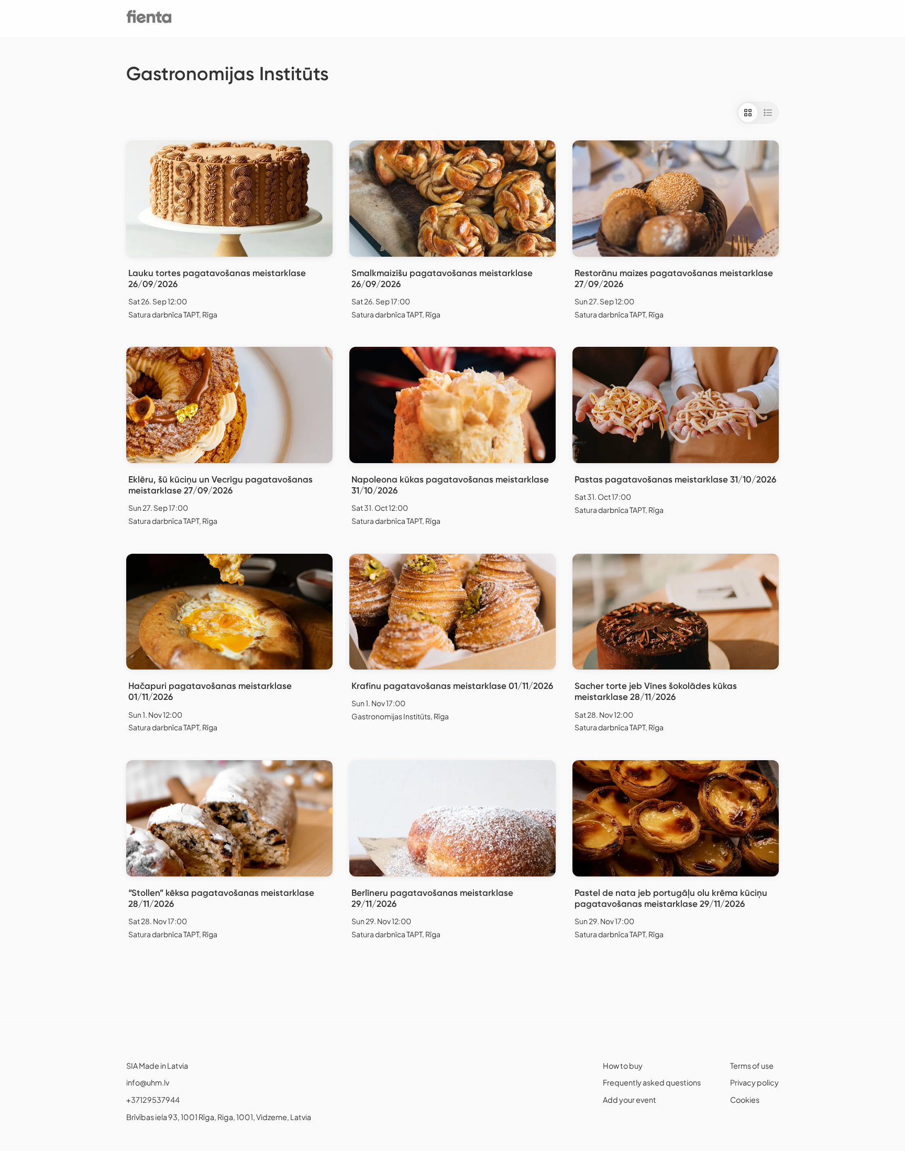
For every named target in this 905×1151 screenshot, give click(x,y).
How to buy (623, 1065)
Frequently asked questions (652, 1082)
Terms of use (752, 1065)
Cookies (744, 1099)
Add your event (629, 1099)
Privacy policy (754, 1082)
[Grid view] (747, 112)
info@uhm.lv (147, 1082)
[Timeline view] (767, 112)
